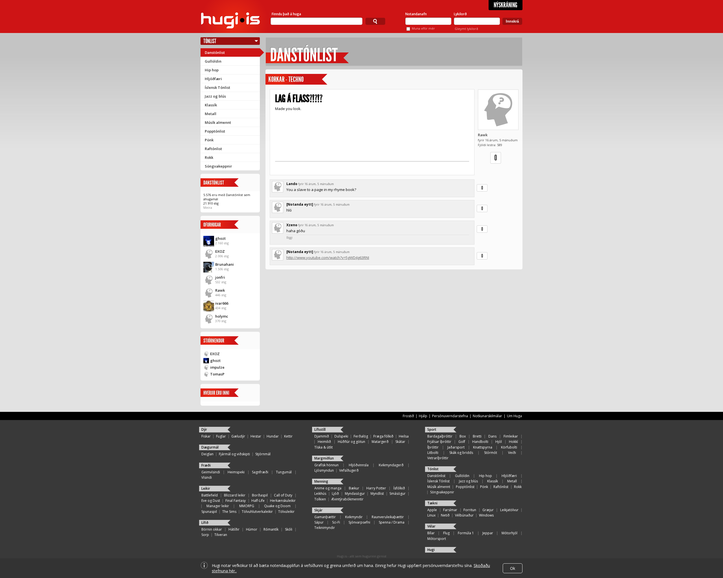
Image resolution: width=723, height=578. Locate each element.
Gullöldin (213, 61)
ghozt (220, 238)
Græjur (488, 509)
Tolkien (320, 499)
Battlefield (209, 495)
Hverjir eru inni (216, 393)
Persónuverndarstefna (450, 416)
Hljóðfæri (213, 78)
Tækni (432, 503)
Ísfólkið (399, 488)
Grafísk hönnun (326, 465)
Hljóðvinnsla (359, 465)
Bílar (431, 533)
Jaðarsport (456, 447)
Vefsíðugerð (349, 470)
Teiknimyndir (324, 527)
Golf (461, 441)
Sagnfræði (260, 472)
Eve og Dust (210, 500)
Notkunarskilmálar (487, 416)
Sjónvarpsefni (359, 522)
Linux (431, 515)
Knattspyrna (482, 447)
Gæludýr (238, 436)
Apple (432, 509)
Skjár (318, 510)
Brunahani (224, 264)
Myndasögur (355, 493)
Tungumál (284, 472)
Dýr (204, 429)
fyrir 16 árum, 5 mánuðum (316, 184)
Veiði (512, 452)
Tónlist (209, 41)
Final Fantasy (235, 500)
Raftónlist (213, 148)
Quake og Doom (277, 506)
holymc (221, 316)
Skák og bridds (461, 452)
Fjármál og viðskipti (234, 454)
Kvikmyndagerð (391, 465)
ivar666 (221, 303)
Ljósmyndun (324, 470)
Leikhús (320, 493)
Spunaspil (209, 511)
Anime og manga (327, 488)
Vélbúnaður (464, 515)
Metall (210, 113)
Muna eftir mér (423, 28)
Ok (512, 568)
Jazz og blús (215, 96)
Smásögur (397, 493)
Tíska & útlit (323, 447)
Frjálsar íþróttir (439, 441)
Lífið (204, 522)
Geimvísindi (210, 472)
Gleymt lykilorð (466, 29)
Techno (296, 79)
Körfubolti (509, 447)
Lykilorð (460, 14)
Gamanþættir (325, 517)
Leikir (205, 488)
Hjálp (423, 416)
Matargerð (380, 441)
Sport (431, 429)
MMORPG (246, 506)
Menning (321, 481)
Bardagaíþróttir (439, 436)
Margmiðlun (324, 458)
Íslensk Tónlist (217, 87)
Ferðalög (361, 436)
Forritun (469, 509)
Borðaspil (260, 495)
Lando (291, 183)
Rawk (220, 290)
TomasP (217, 374)
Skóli (288, 529)
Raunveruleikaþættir (388, 517)
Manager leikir (217, 506)
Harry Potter (376, 488)
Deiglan (207, 454)
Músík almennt (218, 122)
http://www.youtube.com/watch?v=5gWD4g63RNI (327, 257)
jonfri (220, 277)
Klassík (211, 104)
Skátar (400, 441)
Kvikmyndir (354, 517)
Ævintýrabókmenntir (347, 499)
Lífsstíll (320, 429)
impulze (217, 367)
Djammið (321, 436)
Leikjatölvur (509, 509)
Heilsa (404, 436)
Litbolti (432, 452)
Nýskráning (505, 5)
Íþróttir (433, 447)
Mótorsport (436, 538)
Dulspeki (341, 436)
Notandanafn (416, 14)
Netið (445, 515)
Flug (446, 533)
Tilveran (220, 534)
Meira (207, 207)
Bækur (354, 488)
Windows (486, 515)
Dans (492, 436)
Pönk (209, 139)
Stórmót (490, 452)
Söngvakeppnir (218, 166)
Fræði (206, 465)
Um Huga (514, 416)
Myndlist (377, 493)
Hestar (256, 436)
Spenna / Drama (391, 522)
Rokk (209, 157)
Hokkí (513, 441)
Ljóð (335, 493)
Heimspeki (236, 472)
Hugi (431, 549)
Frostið (408, 416)
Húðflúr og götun (351, 441)
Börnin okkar (211, 529)
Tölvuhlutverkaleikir (257, 511)
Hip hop (212, 69)
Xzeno (291, 225)
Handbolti (480, 441)
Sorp (205, 534)
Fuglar (221, 436)
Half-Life (258, 500)
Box (463, 436)
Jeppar (487, 533)
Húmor (251, 529)
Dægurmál (210, 447)
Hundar (273, 436)
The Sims (229, 511)
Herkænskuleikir (283, 500)
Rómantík (270, 529)
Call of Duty (283, 495)
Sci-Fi (336, 522)
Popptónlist (215, 131)
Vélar (431, 526)
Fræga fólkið (383, 436)
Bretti (477, 436)
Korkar (276, 79)
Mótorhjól (509, 533)
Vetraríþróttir (437, 458)
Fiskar (206, 436)
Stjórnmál (263, 454)
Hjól (498, 441)
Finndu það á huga (286, 14)
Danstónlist (215, 52)
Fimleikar (511, 436)
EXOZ (220, 251)
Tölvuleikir (286, 511)
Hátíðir (233, 529)
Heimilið (324, 441)
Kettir (288, 436)
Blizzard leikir (234, 495)
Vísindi (206, 477)
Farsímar (450, 509)
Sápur (319, 522)
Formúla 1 (466, 533)
